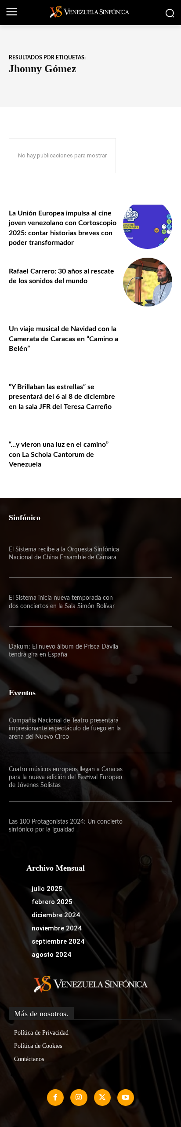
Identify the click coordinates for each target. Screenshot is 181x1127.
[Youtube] (125, 1097)
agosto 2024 (51, 955)
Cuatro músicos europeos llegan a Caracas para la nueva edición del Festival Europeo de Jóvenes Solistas (66, 777)
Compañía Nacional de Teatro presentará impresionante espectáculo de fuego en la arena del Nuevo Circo (65, 729)
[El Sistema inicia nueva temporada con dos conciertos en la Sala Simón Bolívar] (147, 602)
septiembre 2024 (58, 941)
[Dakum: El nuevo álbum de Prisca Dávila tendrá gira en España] (147, 651)
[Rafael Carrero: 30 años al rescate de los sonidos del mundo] (147, 282)
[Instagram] (78, 1097)
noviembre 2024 (57, 928)
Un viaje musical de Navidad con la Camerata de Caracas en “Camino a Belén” (63, 338)
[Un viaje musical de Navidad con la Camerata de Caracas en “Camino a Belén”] (147, 340)
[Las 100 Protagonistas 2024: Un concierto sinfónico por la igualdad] (147, 826)
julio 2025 (47, 889)
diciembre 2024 (56, 915)
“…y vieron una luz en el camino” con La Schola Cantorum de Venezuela (59, 454)
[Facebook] (55, 1097)
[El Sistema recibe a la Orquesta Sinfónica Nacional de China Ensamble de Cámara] (147, 554)
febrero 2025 (52, 902)
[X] (102, 1097)
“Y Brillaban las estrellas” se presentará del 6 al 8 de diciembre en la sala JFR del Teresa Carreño (62, 396)
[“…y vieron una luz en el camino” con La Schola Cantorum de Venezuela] (147, 455)
